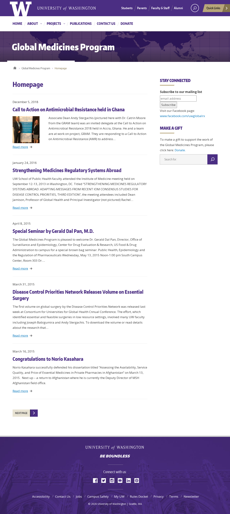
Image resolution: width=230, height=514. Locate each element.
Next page (21, 413)
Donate (127, 23)
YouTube (121, 480)
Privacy (158, 496)
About (32, 23)
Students (127, 8)
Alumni (178, 8)
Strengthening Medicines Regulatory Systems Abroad (67, 170)
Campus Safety (98, 496)
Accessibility (41, 496)
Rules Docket (139, 496)
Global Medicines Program (36, 68)
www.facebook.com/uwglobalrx (182, 116)
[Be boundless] (115, 456)
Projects (54, 23)
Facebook (96, 480)
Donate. (180, 150)
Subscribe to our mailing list (181, 92)
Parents (142, 8)
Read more (20, 147)
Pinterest (138, 480)
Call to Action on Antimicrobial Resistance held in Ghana (69, 109)
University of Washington (115, 448)
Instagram (113, 480)
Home (17, 23)
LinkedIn (130, 480)
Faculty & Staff (160, 8)
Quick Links (213, 8)
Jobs (79, 496)
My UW (119, 496)
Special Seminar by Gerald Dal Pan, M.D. (53, 231)
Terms (173, 496)
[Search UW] (195, 8)
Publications (81, 23)
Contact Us (106, 23)
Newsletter (191, 496)
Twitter (105, 480)
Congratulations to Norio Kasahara (48, 359)
